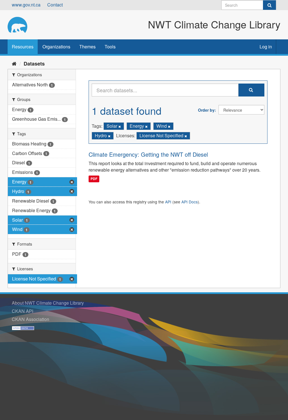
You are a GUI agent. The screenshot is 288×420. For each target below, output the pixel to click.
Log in (266, 46)
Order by (206, 110)
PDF (94, 178)
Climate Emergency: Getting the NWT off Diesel (148, 154)
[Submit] (269, 5)
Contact (55, 4)
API (168, 202)
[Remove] (119, 126)
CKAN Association (30, 319)
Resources (22, 46)
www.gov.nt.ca (26, 4)
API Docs (189, 202)
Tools (110, 46)
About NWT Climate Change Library (48, 303)
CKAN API (22, 311)
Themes (87, 46)
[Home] (14, 63)
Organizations (56, 46)
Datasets (34, 63)
